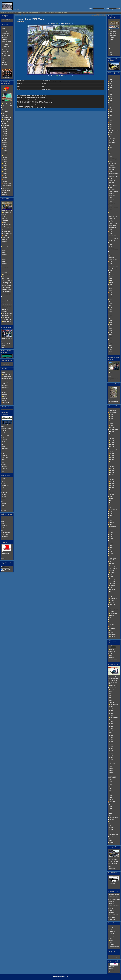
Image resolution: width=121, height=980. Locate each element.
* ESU (2, 470)
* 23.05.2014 (4, 159)
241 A (111, 423)
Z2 (110, 561)
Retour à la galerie (20, 21)
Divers (111, 617)
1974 (111, 85)
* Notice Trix (111, 910)
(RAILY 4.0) (3, 214)
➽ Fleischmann (111, 931)
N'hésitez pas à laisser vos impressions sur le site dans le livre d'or (36, 12)
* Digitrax (3, 527)
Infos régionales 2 (5, 387)
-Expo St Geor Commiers (114, 144)
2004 (111, 178)
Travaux (5, 235)
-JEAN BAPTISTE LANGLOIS (5, 47)
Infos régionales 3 (5, 389)
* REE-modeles (4, 448)
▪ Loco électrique (114, 449)
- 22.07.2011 (4, 129)
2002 (111, 161)
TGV (111, 496)
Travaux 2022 (4, 272)
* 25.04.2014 (4, 157)
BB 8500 (112, 459)
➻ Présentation (111, 883)
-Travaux (110, 233)
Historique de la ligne (113, 399)
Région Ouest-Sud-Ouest (113, 971)
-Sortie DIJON (112, 189)
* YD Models (4, 530)
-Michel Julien (4, 43)
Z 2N (111, 587)
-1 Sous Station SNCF (6, 293)
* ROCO (3, 432)
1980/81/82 (110, 660)
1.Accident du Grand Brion (112, 375)
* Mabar (3, 452)
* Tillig (2, 450)
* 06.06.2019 (4, 173)
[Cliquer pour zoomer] (60, 74)
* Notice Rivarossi (112, 908)
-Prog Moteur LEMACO (6, 227)
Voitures (112, 615)
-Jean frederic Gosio (5, 55)
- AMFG (4, 107)
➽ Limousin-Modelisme (113, 946)
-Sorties (110, 320)
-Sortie (111, 282)
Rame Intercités (112, 832)
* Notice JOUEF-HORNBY (113, 894)
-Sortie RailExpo (112, 227)
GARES (111, 630)
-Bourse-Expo (112, 221)
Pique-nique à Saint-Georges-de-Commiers (114, 176)
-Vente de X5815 (112, 167)
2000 (111, 154)
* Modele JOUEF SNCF (113, 914)
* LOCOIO (3, 528)
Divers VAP (112, 427)
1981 (111, 100)
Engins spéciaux (114, 609)
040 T (111, 418)
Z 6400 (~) (112, 585)
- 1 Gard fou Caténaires (7, 278)
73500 (111, 606)
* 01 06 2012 (4, 142)
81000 (111, 547)
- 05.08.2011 (4, 133)
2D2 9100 (112, 464)
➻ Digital (110, 52)
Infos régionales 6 (5, 392)
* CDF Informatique (5, 532)
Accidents (112, 636)
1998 (111, 147)
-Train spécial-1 (112, 236)
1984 (111, 107)
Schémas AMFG (4, 218)
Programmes (4, 398)
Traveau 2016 (4, 259)
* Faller (3, 487)
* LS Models (4, 433)
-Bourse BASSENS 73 (113, 249)
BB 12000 (111, 757)
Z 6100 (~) (112, 581)
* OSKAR (3, 459)
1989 (111, 118)
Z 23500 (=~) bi (113, 598)
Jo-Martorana (4, 58)
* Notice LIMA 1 (111, 901)
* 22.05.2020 (4, 177)
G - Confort (112, 628)
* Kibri (2, 499)
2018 (111, 299)
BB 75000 (112, 433)
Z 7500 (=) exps (113, 568)
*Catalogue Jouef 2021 (6, 428)
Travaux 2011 (4, 250)
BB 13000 (112, 494)
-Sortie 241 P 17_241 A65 (114, 211)
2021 (111, 324)
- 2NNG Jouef (4, 311)
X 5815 (111, 655)
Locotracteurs (113, 509)
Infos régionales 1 (5, 385)
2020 (111, 315)
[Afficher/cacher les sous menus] (2, 39)
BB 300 (111, 451)
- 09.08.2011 (4, 192)
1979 (111, 96)
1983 (111, 105)
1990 (111, 120)
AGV (111, 507)
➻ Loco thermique (112, 33)
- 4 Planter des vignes (6, 285)
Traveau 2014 (4, 256)
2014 (111, 261)
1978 (111, 94)
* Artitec (3, 507)
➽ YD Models (111, 944)
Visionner (3, 400)
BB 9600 (111, 743)
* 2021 (4, 179)
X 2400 (111, 530)
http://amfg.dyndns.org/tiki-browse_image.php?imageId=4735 (32, 97)
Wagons (112, 37)
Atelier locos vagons (7, 313)
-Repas (110, 246)
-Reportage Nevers (113, 223)
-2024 (111, 347)
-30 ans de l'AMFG (113, 159)
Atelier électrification (8, 297)
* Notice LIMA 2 (111, 903)
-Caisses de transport (6, 319)
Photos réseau (4, 340)
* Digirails (3, 519)
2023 (111, 339)
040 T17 (112, 649)
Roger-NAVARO (4, 66)
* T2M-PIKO (3, 430)
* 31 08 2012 (4, 144)
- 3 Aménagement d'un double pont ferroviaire (7, 283)
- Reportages (6, 125)
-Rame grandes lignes (113, 834)
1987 (111, 113)
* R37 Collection (4, 464)
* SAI (2, 505)
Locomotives (113, 410)
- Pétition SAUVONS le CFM (6, 186)
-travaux (110, 334)
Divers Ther (112, 446)
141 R (111, 414)
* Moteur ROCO (111, 917)
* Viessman (3, 501)
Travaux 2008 (4, 243)
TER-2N (110, 813)
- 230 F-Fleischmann (6, 307)
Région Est (110, 968)
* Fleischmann (4, 457)
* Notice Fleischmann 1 (113, 905)
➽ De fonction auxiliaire (113, 957)
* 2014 (4, 155)
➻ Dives (110, 885)
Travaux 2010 (6, 246)
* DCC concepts (4, 536)
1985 (111, 109)
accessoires (113, 48)
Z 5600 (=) (112, 589)
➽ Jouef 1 (110, 925)
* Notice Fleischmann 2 (113, 907)
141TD (111, 416)
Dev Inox (112, 624)
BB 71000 (112, 522)
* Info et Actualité (7, 103)
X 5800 (111, 532)
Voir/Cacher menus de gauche (20, 14)
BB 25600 (112, 462)
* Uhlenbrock (4, 525)
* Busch (3, 481)
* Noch (2, 490)
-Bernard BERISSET (5, 51)
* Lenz (2, 518)
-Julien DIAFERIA (5, 44)
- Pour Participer (6, 121)
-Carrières (111, 276)
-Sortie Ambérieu (112, 225)
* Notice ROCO (111, 912)
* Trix (2, 437)
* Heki (2, 489)
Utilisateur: (90, 8)
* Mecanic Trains (5, 553)
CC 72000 (112, 436)
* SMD (2, 551)
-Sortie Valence (112, 195)
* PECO (3, 478)
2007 (111, 201)
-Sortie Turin (111, 257)
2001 (111, 156)
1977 (111, 92)
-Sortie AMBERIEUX (113, 185)
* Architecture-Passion (6, 508)
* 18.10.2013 (4, 153)
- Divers (4, 113)
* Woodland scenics (5, 485)
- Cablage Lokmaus (5, 229)
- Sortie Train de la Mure (114, 130)
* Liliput (3, 441)
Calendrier (10, 12)
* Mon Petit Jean (5, 510)
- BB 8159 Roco (5, 309)
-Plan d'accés (4, 37)
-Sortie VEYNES (112, 163)
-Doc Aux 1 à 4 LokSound (6, 233)
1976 (111, 89)
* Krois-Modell (4, 538)
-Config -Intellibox (5, 226)
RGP (111, 540)
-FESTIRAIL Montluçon (114, 216)
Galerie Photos (113, 685)
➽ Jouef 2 (110, 927)
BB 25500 (112, 457)
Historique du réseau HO (6, 210)
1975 (111, 87)
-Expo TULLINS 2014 (113, 266)
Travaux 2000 (6, 237)
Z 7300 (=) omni (113, 566)
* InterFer (3, 558)
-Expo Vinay (111, 145)
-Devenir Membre (5, 33)
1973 (111, 83)
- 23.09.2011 (4, 137)
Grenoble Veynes (5, 364)
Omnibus (111, 799)
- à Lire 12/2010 (5, 109)
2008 (111, 205)
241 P (111, 421)
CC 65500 (112, 442)
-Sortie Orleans (112, 248)
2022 (111, 332)
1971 (111, 79)
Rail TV (4, 396)
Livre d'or (20, 12)
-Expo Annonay (112, 136)
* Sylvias (3, 483)
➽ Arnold (110, 938)
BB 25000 (112, 474)
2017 (111, 292)
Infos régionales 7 (5, 394)
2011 (111, 231)
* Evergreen (4, 494)
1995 (111, 132)
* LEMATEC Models (5, 443)
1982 (111, 102)
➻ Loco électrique (112, 35)
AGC (111, 549)
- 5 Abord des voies (6, 287)
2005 (111, 187)
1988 (111, 115)
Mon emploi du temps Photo (113, 683)
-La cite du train (112, 235)
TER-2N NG (112, 604)
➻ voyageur (111, 39)
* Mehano (3, 453)
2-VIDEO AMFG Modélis (6, 378)
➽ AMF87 (110, 942)
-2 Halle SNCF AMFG (6, 294)
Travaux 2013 (4, 254)
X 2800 (111, 553)
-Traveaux (111, 309)
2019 (111, 307)
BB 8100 (112, 453)
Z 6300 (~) (112, 583)
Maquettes (112, 43)
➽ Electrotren (111, 933)
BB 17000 (112, 472)
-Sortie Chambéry (112, 165)
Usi (110, 626)
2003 (111, 171)
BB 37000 (112, 485)
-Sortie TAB (111, 193)
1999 (111, 150)
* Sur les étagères (5, 424)
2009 (111, 209)
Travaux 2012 (4, 252)
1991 (111, 122)
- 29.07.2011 (4, 131)
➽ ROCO (110, 929)
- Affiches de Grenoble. (7, 117)
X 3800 (111, 534)
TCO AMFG (3, 216)
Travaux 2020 (6, 267)
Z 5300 (111, 576)
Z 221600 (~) (113, 602)
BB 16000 (112, 470)
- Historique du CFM (7, 105)
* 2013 (4, 148)
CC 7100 (112, 455)
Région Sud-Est (111, 966)
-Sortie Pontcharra (113, 259)
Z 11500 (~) (112, 570)
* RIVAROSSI (4, 466)
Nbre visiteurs (3, 12)
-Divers (110, 278)
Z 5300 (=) (112, 579)
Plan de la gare (4, 341)
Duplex (111, 498)
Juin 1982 (110, 653)
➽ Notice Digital (111, 919)
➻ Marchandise (111, 41)
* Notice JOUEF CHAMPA (113, 896)
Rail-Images (6, 402)
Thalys (111, 500)
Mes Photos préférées (113, 678)
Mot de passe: (106, 8)
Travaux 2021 (4, 270)
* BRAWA (3, 461)
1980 (111, 98)
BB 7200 (112, 489)
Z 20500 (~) (112, 594)
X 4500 (111, 538)
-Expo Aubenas (112, 138)
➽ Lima (110, 934)
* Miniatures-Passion (5, 556)
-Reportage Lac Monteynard (112, 219)
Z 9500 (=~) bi (113, 572)
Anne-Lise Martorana (5, 57)
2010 (111, 213)
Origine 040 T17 (111, 651)
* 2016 (4, 163)
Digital (4, 222)
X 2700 (111, 551)
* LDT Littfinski (4, 534)
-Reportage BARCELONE (114, 215)
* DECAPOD (4, 492)
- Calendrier (4, 123)
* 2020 (4, 175)
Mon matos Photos (112, 676)
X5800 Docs (111, 657)
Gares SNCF (111, 632)
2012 (111, 242)
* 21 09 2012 (4, 146)
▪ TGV (110, 761)
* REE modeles (4, 462)
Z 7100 (111, 574)
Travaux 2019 (4, 265)
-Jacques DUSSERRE (6, 41)
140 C (111, 425)
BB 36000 (112, 479)
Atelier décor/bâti (7, 291)
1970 (111, 77)
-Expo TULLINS (112, 169)
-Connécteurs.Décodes (6, 231)
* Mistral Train (4, 455)
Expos (2, 347)
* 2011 (4, 127)
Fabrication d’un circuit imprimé (7, 301)
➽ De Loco (110, 955)
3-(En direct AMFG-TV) (6, 380)
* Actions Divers (7, 183)
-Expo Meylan (112, 142)
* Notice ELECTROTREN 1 (114, 897)
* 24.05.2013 (4, 150)
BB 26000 (112, 481)
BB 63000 (112, 518)
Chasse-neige (113, 613)
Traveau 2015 (4, 257)
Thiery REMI (4, 60)
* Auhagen (3, 496)
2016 (111, 284)
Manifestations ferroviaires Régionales (59, 12)
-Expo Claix (111, 140)
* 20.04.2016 (4, 165)
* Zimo (2, 523)
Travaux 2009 (4, 244)
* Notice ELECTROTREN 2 (114, 899)
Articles (112, 372)
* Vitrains (3, 446)
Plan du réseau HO (7, 212)
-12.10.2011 (4, 194)
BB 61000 (112, 444)
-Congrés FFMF (112, 184)
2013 (111, 252)
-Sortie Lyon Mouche (113, 207)
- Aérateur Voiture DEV (6, 315)
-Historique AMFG (5, 30)
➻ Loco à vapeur (112, 31)
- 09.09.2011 (4, 135)
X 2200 (111, 536)
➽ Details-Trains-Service (113, 948)
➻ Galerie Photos (112, 886)
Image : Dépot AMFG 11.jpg (31, 19)
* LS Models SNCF (5, 435)
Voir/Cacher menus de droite (101, 14)
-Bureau (5, 39)
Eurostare (112, 502)
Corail (111, 619)
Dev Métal (112, 622)
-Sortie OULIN (112, 199)
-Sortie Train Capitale (113, 173)
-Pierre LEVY (4, 53)
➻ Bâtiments (111, 45)
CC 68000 (112, 438)
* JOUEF (3, 426)
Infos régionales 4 (5, 390)
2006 (111, 197)
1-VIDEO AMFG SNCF (6, 376)
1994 (111, 128)
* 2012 (4, 140)
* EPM (2, 471)
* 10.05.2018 (4, 169)
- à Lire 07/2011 (5, 111)
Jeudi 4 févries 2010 (112, 659)
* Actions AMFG (6, 119)
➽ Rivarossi (111, 936)
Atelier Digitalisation (7, 304)
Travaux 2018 (4, 263)
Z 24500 (112, 600)
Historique (3, 372)
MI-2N (111, 596)
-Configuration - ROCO (6, 224)
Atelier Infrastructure (7, 276)
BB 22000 (112, 487)
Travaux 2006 (4, 239)
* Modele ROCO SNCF (113, 916)
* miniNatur (3, 480)
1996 (111, 134)
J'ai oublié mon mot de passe (114, 9)
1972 (111, 81)
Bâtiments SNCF (112, 634)
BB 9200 (112, 466)
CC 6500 (112, 492)
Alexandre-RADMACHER (6, 67)
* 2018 (4, 167)
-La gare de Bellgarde (113, 238)
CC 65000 (112, 440)
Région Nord (111, 970)
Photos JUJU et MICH (113, 401)
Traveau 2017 (4, 261)
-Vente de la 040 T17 (113, 158)
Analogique (5, 220)
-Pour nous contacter (6, 35)
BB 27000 (112, 483)
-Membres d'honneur (5, 31)
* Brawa (3, 498)
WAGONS (112, 611)
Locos (111, 29)
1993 (111, 126)
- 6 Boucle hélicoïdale (6, 289)
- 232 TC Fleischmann (6, 306)
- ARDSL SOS (5, 115)
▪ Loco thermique (114, 429)
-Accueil (3, 28)
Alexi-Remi (3, 62)
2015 (111, 270)
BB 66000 (112, 515)
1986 (111, 111)
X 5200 (111, 543)
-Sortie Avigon (112, 180)
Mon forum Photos (112, 680)
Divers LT (112, 524)
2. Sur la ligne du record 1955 (113, 379)
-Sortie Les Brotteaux (113, 191)
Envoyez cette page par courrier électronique (98, 15)
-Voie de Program (113, 274)
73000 (111, 545)
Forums (14, 12)
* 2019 (4, 171)
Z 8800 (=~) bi (113, 591)
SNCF (110, 838)
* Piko (2, 444)
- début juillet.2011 (6, 190)
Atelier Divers (6, 317)
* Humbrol (3, 503)
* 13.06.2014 (4, 161)
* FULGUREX (4, 468)
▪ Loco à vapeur (113, 412)
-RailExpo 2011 (112, 240)
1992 (111, 124)
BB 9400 (112, 477)
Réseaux (112, 505)
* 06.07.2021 (4, 181)
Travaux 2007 (4, 241)
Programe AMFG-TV (7, 374)
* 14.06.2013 (4, 152)
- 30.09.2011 (4, 138)
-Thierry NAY (4, 49)
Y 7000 (111, 511)
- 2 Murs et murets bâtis (7, 280)
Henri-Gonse (4, 64)
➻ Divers (110, 46)
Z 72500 (111, 556)
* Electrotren (4, 439)
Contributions (6, 274)
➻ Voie (109, 50)
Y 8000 (111, 513)
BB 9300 (112, 468)
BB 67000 (112, 431)
